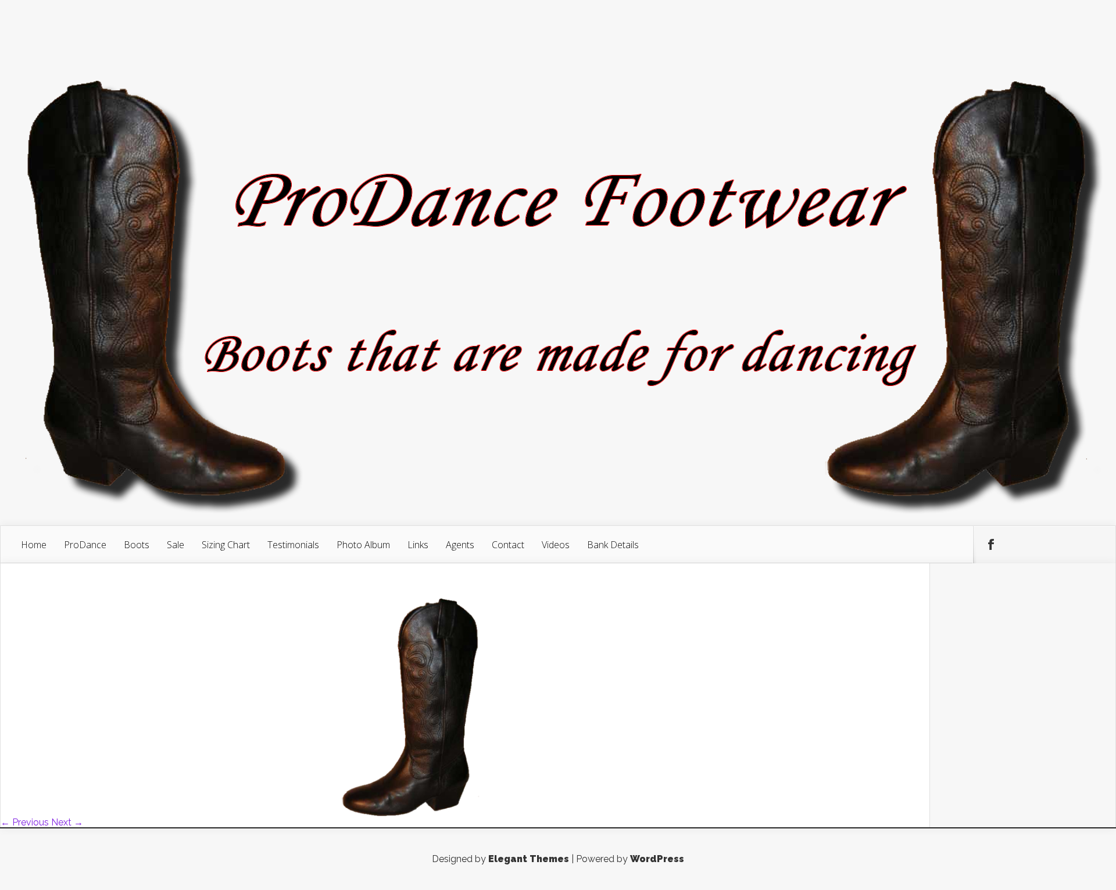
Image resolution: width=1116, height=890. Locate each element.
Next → (67, 822)
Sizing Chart (226, 544)
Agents (460, 544)
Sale (175, 544)
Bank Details (613, 544)
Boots (136, 544)
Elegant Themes (528, 858)
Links (417, 544)
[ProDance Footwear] (279, 812)
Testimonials (293, 544)
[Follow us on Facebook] (991, 544)
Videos (556, 544)
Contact (508, 544)
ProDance (85, 544)
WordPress (657, 858)
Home (33, 544)
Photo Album (363, 544)
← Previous (25, 822)
